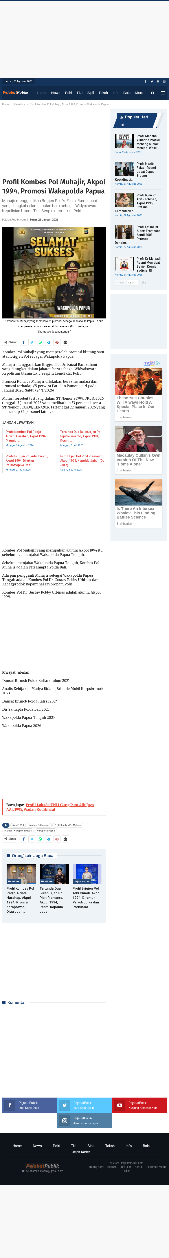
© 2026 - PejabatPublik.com (126, 1162)
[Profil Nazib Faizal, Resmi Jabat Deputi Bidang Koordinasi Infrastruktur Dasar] (124, 169)
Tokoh (103, 93)
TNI (79, 93)
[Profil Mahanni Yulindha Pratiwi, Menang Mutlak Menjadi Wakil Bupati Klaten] (124, 141)
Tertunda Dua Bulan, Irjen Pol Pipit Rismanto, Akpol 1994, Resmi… (80, 436)
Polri (68, 93)
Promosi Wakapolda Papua (18, 830)
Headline (14, 881)
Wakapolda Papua (46, 830)
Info (115, 93)
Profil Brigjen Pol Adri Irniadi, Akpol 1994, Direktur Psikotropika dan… (27, 460)
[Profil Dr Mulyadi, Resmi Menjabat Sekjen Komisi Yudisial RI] (124, 264)
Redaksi (112, 1166)
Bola (126, 93)
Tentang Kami (95, 1166)
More (139, 93)
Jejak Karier (81, 881)
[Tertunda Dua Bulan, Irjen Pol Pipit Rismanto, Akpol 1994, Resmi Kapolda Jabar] (54, 874)
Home (41, 93)
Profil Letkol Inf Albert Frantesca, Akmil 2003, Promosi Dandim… (138, 235)
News (55, 93)
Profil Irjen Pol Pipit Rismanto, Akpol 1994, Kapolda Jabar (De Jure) (82, 460)
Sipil (90, 93)
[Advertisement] (84, 38)
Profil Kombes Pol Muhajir (68, 825)
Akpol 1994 (18, 825)
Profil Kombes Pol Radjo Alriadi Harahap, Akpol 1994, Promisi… (26, 436)
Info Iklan (126, 1166)
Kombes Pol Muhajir (39, 825)
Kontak (139, 1166)
